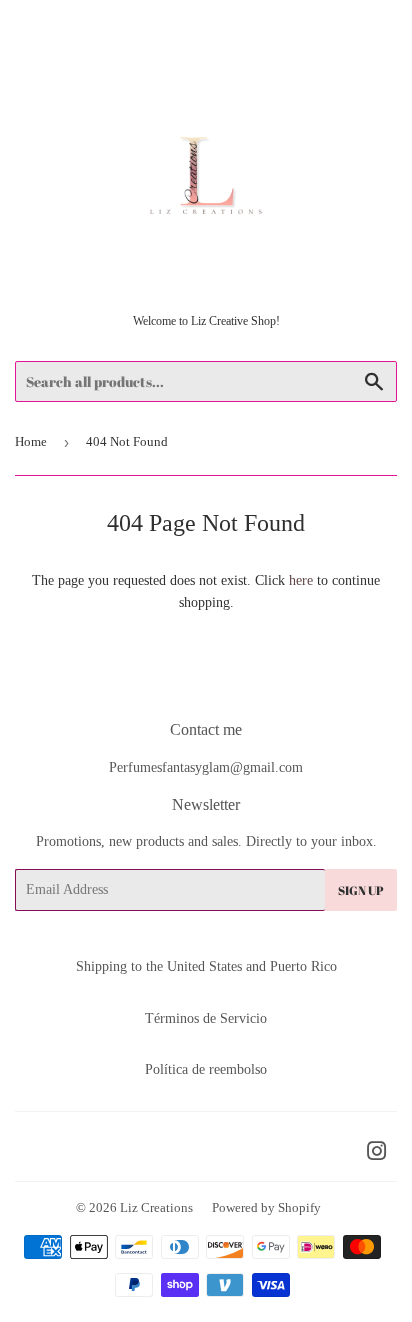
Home (31, 441)
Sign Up (361, 890)
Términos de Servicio (206, 1018)
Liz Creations (156, 1207)
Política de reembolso (206, 1069)
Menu (56, 24)
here (301, 580)
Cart (383, 24)
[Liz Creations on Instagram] (377, 1154)
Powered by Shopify (266, 1207)
